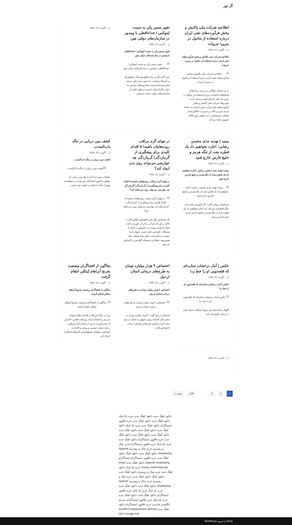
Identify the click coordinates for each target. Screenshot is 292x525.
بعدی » (178, 393)
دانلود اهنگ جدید (162, 416)
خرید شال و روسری (140, 448)
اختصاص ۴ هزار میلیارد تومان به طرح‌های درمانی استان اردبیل (147, 271)
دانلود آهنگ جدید (147, 430)
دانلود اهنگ (132, 453)
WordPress (211, 521)
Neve (230, 521)
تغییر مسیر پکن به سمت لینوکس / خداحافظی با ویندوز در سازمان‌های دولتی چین (147, 32)
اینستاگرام (124, 457)
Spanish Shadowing (157, 462)
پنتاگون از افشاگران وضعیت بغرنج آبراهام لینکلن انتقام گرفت (89, 271)
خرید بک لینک (126, 416)
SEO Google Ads (129, 513)
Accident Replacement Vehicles (138, 509)
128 (191, 393)
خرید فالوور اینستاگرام (150, 439)
